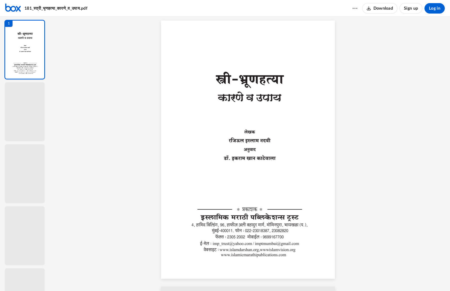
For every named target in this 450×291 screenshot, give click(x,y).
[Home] (13, 8)
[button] (24, 50)
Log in (434, 8)
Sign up (411, 8)
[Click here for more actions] (355, 8)
